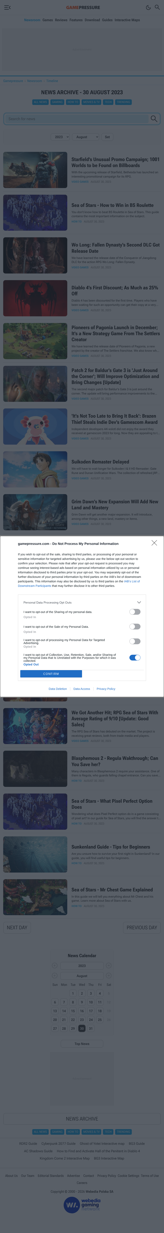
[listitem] (82, 602)
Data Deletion (58, 688)
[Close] (156, 544)
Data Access (81, 688)
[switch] (135, 612)
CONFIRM (51, 674)
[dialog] (82, 616)
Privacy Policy (106, 688)
